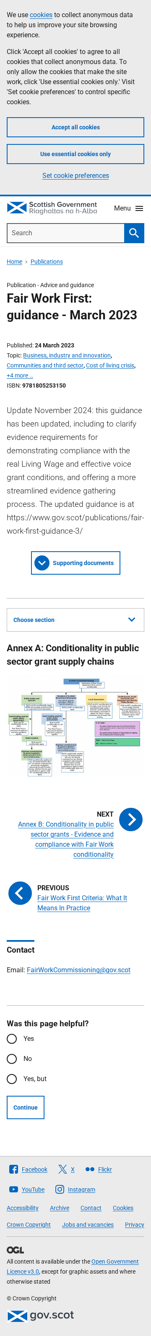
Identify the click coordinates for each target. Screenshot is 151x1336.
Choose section (34, 620)
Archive (59, 1208)
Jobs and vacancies (88, 1224)
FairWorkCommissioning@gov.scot (78, 970)
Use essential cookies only (75, 154)
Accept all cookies (76, 127)
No (27, 1059)
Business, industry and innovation (67, 355)
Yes (28, 1039)
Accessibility (23, 1208)
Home (14, 261)
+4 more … (20, 375)
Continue (25, 1107)
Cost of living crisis (110, 365)
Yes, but (35, 1079)
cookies (41, 15)
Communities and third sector (45, 365)
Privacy (134, 1224)
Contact (91, 1208)
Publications (47, 261)
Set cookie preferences (75, 176)
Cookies (123, 1208)
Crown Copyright (29, 1224)
